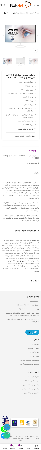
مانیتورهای (23, 260)
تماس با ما (35, 344)
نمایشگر (10, 195)
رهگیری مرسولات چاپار (31, 392)
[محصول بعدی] (3, 13)
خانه (37, 13)
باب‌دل (32, 13)
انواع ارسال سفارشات (32, 376)
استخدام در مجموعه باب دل (29, 360)
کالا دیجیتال (23, 13)
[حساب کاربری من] (5, 4)
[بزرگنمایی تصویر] (35, 50)
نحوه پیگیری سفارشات (31, 380)
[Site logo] (20, 4)
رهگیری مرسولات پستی (31, 384)
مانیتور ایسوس (19, 136)
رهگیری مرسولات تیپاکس (30, 388)
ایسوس (33, 240)
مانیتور (15, 13)
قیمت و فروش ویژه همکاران (29, 364)
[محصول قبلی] (7, 13)
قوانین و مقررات (33, 348)
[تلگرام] (32, 332)
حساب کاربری (34, 352)
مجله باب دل (35, 356)
